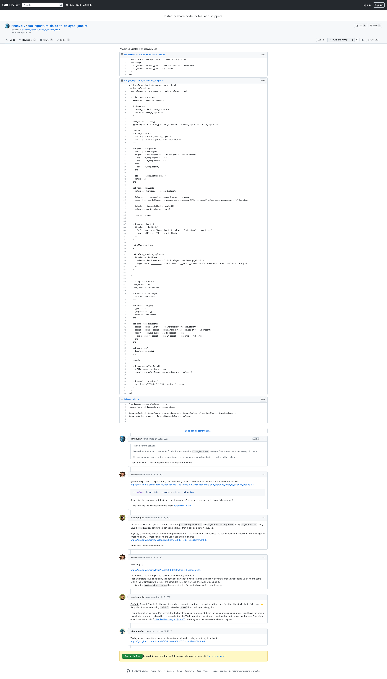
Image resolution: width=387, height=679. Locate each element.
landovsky (18, 26)
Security (170, 671)
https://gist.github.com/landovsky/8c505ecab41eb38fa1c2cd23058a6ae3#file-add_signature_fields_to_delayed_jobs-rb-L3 (192, 484)
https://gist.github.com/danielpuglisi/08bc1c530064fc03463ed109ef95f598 (168, 540)
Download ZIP (374, 40)
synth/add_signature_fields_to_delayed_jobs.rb (40, 30)
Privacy (161, 671)
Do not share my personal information (244, 671)
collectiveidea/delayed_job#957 (169, 619)
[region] (193, 67)
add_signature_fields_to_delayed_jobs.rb (58, 26)
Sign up (378, 4)
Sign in (367, 4)
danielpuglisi (138, 517)
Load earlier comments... (198, 430)
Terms (153, 671)
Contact (206, 671)
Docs (199, 671)
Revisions (28, 40)
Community (189, 671)
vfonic (134, 474)
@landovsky (136, 481)
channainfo (137, 631)
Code (12, 40)
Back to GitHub (84, 5)
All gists (70, 5)
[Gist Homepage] (11, 5)
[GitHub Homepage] (128, 671)
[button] (356, 40)
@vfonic (134, 604)
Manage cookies (220, 671)
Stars (47, 40)
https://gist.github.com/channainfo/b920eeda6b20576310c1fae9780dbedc (168, 641)
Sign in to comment (216, 656)
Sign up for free (132, 656)
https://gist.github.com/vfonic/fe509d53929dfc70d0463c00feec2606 (165, 570)
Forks (64, 40)
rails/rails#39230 (182, 505)
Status (179, 671)
